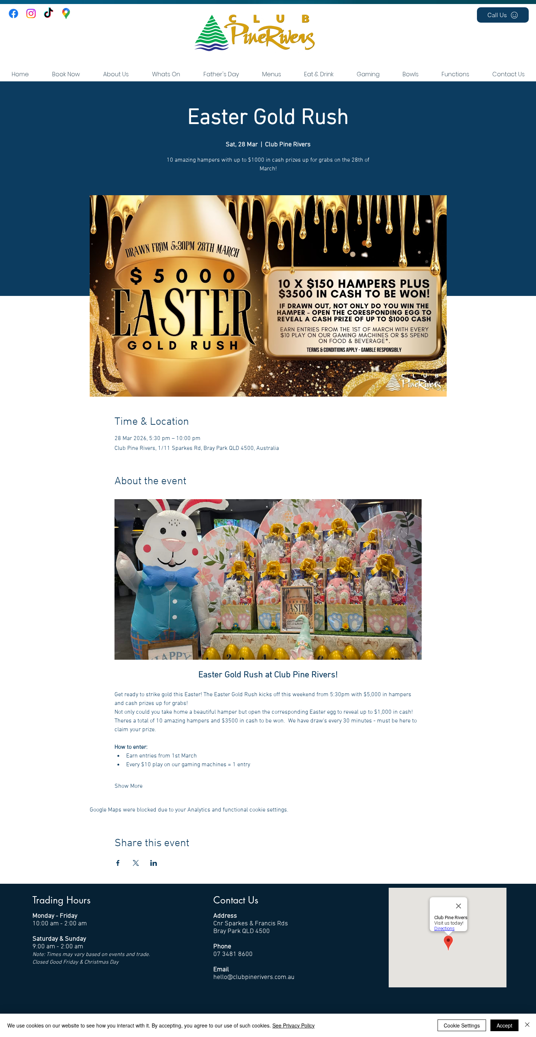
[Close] (527, 1025)
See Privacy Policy (293, 1025)
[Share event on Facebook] (117, 863)
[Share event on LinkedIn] (153, 863)
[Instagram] (31, 13)
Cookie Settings (462, 1025)
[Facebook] (13, 13)
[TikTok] (48, 13)
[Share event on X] (135, 863)
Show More (128, 786)
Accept (504, 1025)
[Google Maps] (66, 13)
